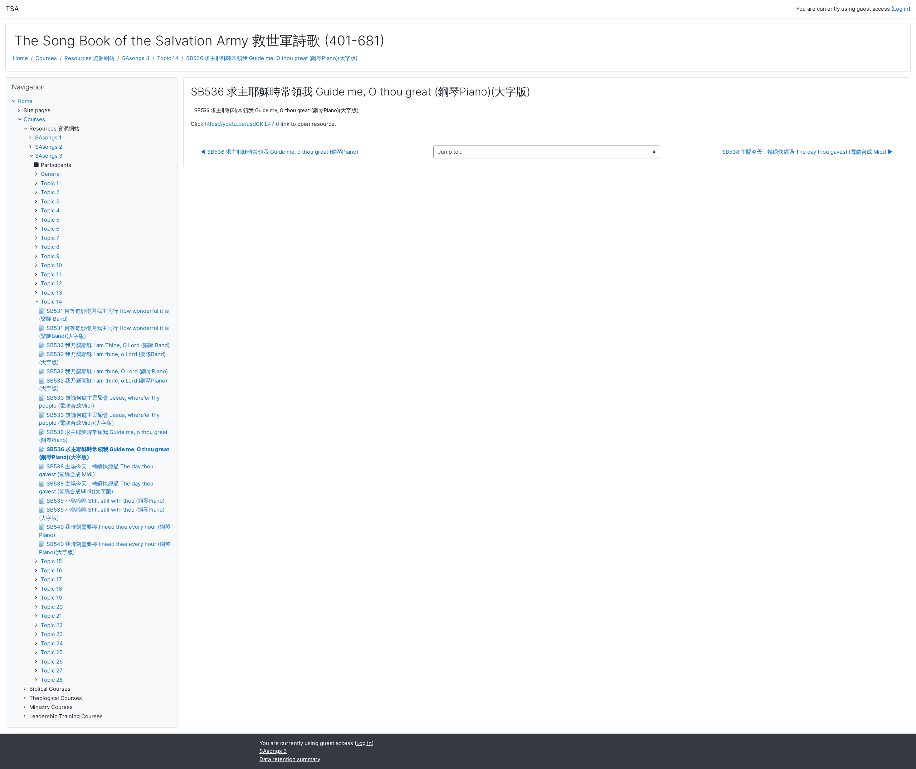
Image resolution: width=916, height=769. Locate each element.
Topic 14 (168, 58)
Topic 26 (52, 661)
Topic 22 (52, 625)
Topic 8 (50, 246)
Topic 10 (51, 265)
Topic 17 (51, 579)
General (51, 174)
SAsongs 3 (136, 58)
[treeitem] (91, 101)
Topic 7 (50, 238)
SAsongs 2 (48, 146)
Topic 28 (52, 679)
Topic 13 (51, 292)
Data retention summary (289, 759)
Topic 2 (50, 192)
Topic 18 (51, 588)
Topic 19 (51, 597)
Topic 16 (51, 570)
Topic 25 (52, 652)
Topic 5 (50, 219)
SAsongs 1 (48, 137)
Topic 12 (51, 283)
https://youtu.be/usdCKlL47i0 (242, 123)
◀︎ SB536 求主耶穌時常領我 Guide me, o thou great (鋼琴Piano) (279, 151)
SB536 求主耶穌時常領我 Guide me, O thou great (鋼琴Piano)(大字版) (271, 58)
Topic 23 (52, 634)
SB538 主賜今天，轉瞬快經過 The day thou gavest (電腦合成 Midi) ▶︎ (807, 151)
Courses (46, 58)
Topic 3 (50, 201)
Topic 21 (51, 615)
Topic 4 (50, 210)
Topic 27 (52, 670)
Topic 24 (52, 643)
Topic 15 (51, 561)
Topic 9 (50, 256)
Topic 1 (50, 183)
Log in (900, 8)
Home (20, 58)
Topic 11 (51, 274)
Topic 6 (50, 228)
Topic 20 (52, 606)
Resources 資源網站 (89, 58)
